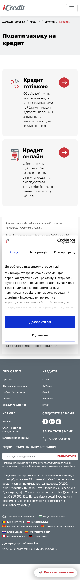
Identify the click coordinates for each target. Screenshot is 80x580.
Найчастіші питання (13, 392)
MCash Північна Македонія (22, 526)
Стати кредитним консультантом (12, 429)
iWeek (45, 404)
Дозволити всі (40, 322)
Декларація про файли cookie (20, 543)
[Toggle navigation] (72, 8)
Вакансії (7, 421)
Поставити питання (58, 572)
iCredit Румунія (15, 521)
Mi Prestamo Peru (16, 536)
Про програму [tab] (64, 252)
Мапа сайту (48, 548)
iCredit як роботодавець (16, 437)
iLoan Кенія (40, 536)
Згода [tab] (14, 252)
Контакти (7, 398)
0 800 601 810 (59, 439)
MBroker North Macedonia (59, 526)
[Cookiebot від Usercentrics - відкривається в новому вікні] (57, 241)
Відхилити (40, 335)
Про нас (7, 379)
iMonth (46, 392)
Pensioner (47, 398)
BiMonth (47, 385)
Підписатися (66, 456)
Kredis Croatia (14, 531)
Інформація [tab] (39, 252)
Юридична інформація (15, 385)
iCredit (46, 379)
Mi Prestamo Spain (39, 531)
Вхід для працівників (14, 404)
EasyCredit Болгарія (54, 516)
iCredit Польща (39, 521)
